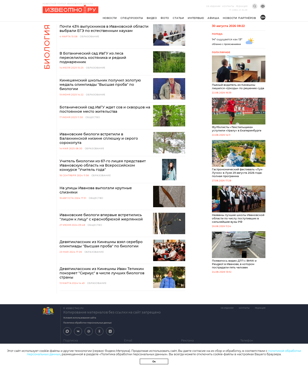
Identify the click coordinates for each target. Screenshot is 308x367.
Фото (165, 18)
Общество (92, 117)
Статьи (178, 18)
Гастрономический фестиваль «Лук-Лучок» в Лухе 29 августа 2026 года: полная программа (237, 173)
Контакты (228, 6)
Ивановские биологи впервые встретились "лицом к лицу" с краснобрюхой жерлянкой (101, 217)
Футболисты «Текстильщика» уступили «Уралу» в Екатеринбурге (236, 128)
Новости (110, 18)
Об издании (213, 6)
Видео (152, 18)
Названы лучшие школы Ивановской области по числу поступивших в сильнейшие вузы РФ (238, 218)
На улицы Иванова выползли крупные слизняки (96, 190)
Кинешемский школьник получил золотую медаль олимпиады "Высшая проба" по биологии (100, 84)
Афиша (213, 18)
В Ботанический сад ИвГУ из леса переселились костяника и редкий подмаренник (93, 57)
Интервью (196, 18)
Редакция (242, 6)
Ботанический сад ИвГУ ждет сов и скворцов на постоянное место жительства (105, 109)
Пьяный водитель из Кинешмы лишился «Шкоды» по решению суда (238, 86)
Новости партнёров (239, 18)
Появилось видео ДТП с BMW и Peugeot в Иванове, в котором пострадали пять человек (234, 264)
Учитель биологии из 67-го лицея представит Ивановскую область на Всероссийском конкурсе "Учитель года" (103, 165)
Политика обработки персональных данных (87, 322)
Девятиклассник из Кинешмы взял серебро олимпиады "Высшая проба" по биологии (101, 244)
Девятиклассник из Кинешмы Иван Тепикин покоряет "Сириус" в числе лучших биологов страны (102, 273)
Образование (89, 36)
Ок (154, 361)
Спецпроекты (131, 18)
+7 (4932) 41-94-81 (238, 10)
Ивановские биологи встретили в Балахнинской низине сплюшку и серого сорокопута (99, 138)
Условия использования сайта (79, 317)
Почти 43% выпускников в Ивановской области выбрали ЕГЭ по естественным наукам (104, 28)
